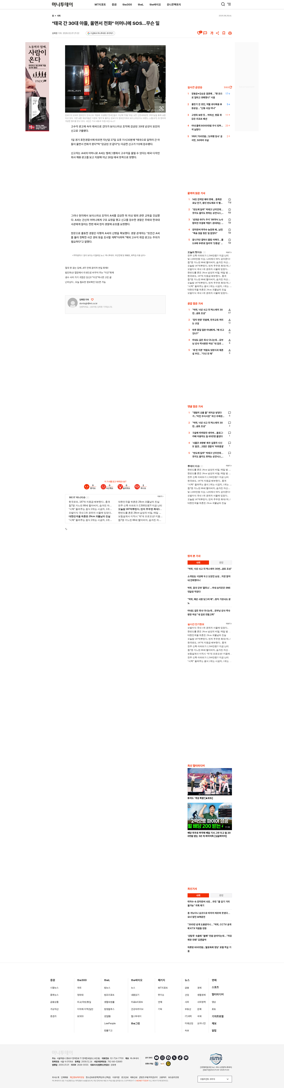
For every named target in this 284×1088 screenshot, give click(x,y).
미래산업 (189, 1023)
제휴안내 (133, 1077)
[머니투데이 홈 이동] (62, 1053)
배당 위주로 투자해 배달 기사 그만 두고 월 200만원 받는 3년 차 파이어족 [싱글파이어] (209, 834)
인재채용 (64, 1077)
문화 (199, 1009)
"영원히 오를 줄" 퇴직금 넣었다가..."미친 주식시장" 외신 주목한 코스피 (207, 416)
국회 (79, 987)
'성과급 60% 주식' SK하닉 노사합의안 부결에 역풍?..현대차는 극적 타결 (208, 223)
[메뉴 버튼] (229, 4)
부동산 (188, 1009)
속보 (187, 1030)
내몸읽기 (135, 995)
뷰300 (80, 1016)
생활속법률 (109, 1002)
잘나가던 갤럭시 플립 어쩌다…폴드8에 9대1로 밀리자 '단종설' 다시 (207, 243)
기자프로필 (218, 1016)
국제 (199, 1016)
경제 (199, 987)
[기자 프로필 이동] (73, 303)
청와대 (80, 995)
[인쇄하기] (230, 33)
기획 (160, 1009)
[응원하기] (92, 299)
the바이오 (155, 4)
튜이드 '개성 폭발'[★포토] (200, 798)
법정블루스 (109, 1009)
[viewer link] (161, 108)
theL (141, 4)
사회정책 (201, 1002)
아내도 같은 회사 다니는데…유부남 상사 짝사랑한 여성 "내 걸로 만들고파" (208, 344)
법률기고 (108, 1030)
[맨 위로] (277, 1075)
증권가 (53, 1016)
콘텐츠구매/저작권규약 (148, 1077)
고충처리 (162, 1077)
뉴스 (133, 987)
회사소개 (55, 1077)
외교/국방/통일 (84, 1002)
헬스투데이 (136, 1016)
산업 (187, 995)
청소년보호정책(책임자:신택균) (98, 1077)
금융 (187, 987)
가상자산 (54, 1009)
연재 (160, 1002)
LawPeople (110, 1023)
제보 (214, 1023)
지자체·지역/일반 (85, 1009)
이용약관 (116, 1077)
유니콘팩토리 (174, 4)
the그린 (135, 1023)
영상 (214, 1002)
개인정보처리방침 (77, 1077)
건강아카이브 (137, 1009)
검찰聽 (107, 1016)
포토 (214, 1009)
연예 (214, 980)
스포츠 (215, 987)
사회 (58, 16)
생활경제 (201, 995)
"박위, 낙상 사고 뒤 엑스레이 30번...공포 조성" (210, 568)
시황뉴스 (54, 987)
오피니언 (201, 1023)
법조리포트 (109, 995)
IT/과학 (188, 1016)
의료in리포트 (137, 1002)
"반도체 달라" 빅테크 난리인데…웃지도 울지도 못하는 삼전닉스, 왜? (207, 213)
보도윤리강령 (173, 1077)
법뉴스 (107, 987)
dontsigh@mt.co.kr (88, 303)
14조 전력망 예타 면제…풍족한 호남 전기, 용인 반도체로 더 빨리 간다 (207, 203)
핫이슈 (161, 995)
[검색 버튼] (223, 4)
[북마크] (224, 33)
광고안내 (124, 1077)
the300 (127, 4)
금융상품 (54, 1002)
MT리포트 (100, 4)
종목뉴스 (54, 995)
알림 (214, 1030)
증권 (114, 4)
